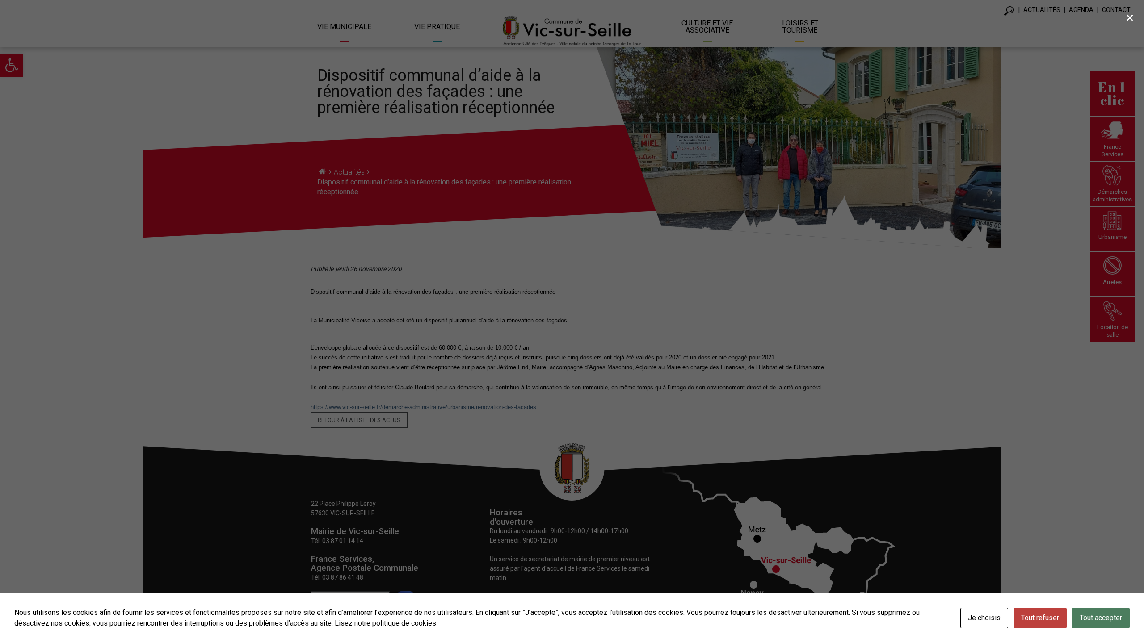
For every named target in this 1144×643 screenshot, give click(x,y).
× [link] (1130, 17)
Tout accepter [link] (1101, 618)
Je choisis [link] (984, 618)
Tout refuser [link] (1040, 618)
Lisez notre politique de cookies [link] (385, 623)
